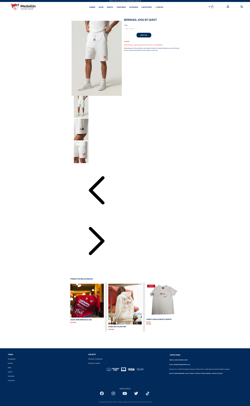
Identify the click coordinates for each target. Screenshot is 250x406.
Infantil (10, 372)
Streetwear (11, 376)
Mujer (9, 367)
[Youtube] (125, 393)
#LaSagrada (11, 359)
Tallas (126, 25)
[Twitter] (136, 393)
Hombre (10, 363)
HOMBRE (92, 7)
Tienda (10, 354)
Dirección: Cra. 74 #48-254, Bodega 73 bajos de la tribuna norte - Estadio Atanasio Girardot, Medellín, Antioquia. (199, 369)
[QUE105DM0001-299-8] (81, 129)
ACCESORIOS (133, 7)
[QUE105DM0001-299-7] (81, 152)
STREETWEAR (121, 7)
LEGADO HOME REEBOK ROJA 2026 (81, 320)
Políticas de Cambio (94, 363)
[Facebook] (102, 393)
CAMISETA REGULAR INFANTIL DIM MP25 (158, 319)
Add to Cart (143, 35)
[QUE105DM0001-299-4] (97, 58)
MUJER (101, 7)
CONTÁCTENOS (146, 7)
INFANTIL (110, 7)
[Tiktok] (148, 393)
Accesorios (11, 380)
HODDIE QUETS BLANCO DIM (117, 327)
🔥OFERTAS (159, 7)
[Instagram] (113, 393)
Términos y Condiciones (95, 359)
